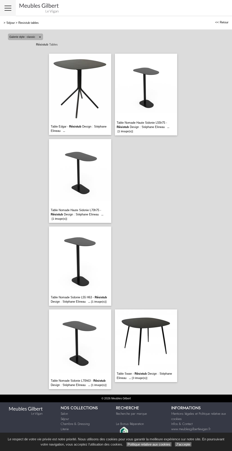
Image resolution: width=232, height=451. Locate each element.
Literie (65, 429)
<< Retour (221, 22)
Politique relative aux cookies (149, 444)
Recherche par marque (131, 413)
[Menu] (8, 8)
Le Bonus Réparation (130, 423)
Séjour (10, 22)
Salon (64, 413)
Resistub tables (28, 22)
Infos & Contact (182, 423)
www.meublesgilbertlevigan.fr (191, 429)
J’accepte (183, 444)
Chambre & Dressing (75, 423)
